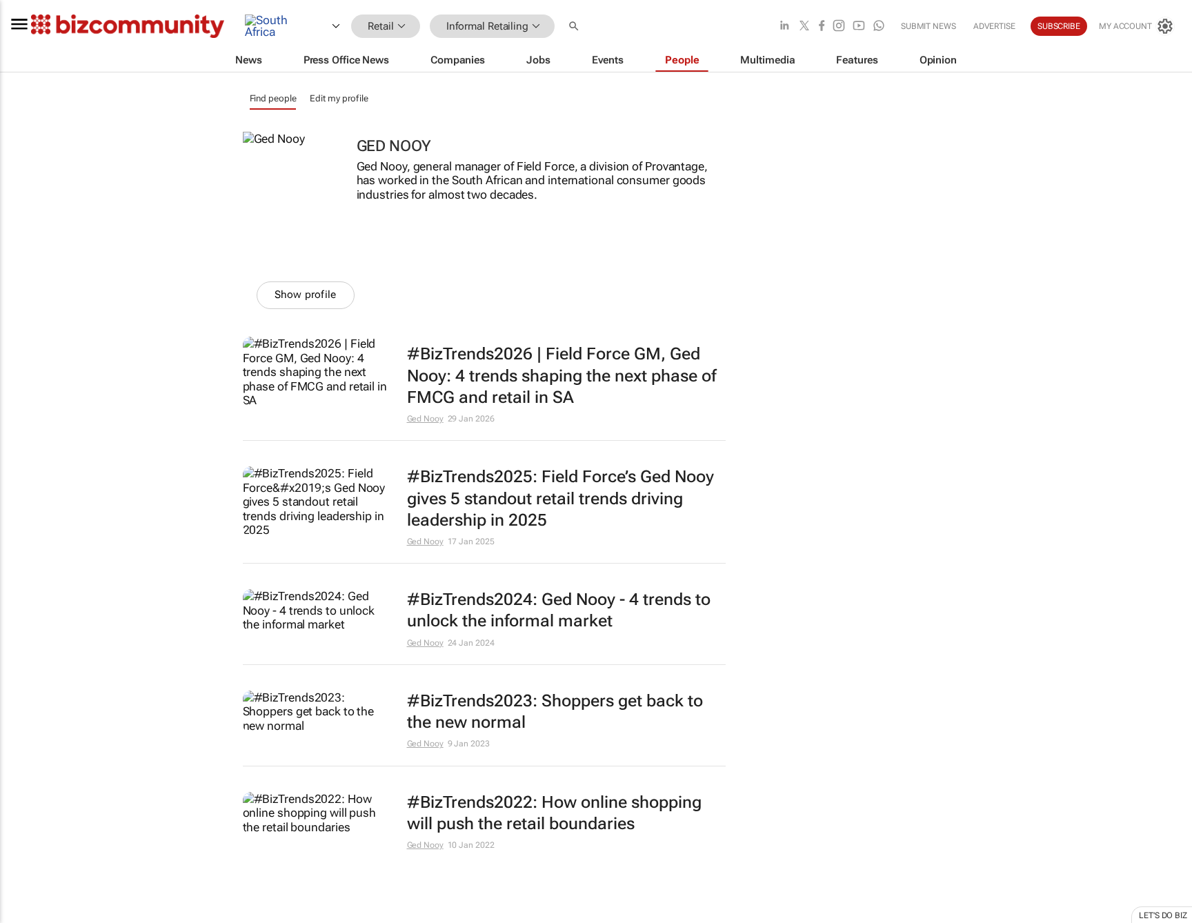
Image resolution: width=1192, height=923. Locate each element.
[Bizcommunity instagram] (839, 26)
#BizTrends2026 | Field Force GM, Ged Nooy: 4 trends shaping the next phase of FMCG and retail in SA (561, 375)
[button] (575, 26)
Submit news (928, 26)
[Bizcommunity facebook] (821, 26)
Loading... (26, 916)
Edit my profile (339, 98)
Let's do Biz (1163, 915)
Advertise (994, 26)
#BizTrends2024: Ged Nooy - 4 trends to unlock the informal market (559, 610)
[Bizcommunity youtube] (859, 26)
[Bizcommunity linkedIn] (784, 26)
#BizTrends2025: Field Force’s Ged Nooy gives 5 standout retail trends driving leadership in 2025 (560, 498)
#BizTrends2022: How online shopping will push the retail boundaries (554, 813)
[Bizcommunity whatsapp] (879, 26)
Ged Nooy (425, 419)
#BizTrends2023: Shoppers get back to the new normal (555, 711)
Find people (273, 98)
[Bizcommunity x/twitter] (804, 26)
